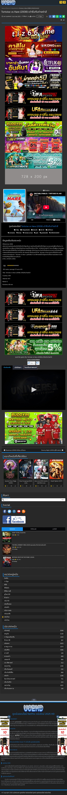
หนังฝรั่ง (6, 607)
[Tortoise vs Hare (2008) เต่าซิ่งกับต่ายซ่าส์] (47, 16)
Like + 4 (33, 363)
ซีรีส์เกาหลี (7, 591)
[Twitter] (9, 511)
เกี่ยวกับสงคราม (9, 688)
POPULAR (33, 529)
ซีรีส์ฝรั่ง (6, 588)
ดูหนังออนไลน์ (44, 232)
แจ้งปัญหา (18, 367)
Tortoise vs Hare (28, 232)
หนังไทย (6, 620)
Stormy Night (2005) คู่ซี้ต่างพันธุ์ (51, 450)
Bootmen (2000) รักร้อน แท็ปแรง (16, 450)
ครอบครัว (34, 230)
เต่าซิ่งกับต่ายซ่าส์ (54, 232)
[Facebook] (4, 511)
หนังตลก (7, 643)
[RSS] (23, 511)
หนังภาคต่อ (7, 610)
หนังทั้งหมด (50, 230)
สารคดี (6, 653)
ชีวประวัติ (7, 640)
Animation (12, 232)
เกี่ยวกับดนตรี (8, 669)
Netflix (6, 578)
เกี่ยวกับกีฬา (8, 682)
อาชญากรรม (8, 646)
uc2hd (33, 16)
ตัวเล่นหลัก (7, 367)
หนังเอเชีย (7, 613)
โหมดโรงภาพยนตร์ (31, 367)
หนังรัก (6, 675)
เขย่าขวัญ (7, 685)
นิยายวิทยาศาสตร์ (9, 679)
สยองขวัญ (7, 666)
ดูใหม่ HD (7, 594)
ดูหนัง (36, 232)
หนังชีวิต (7, 650)
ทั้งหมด (7, 8)
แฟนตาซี (7, 659)
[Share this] (50, 16)
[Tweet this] (53, 16)
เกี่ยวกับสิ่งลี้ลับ (8, 672)
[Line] (63, 16)
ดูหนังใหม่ (17, 735)
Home (3, 8)
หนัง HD (42, 230)
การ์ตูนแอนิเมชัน (14, 8)
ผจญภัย (6, 633)
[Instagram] (14, 511)
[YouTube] (19, 511)
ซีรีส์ (5, 584)
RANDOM (12, 529)
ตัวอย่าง (6, 597)
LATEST (55, 529)
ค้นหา (63, 499)
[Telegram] (60, 16)
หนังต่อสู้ (7, 630)
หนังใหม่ (7, 617)
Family (19, 232)
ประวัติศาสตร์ (8, 662)
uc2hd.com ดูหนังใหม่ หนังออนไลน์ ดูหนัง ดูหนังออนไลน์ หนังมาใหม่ (32, 792)
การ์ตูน (40, 16)
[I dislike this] (38, 363)
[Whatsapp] (57, 16)
